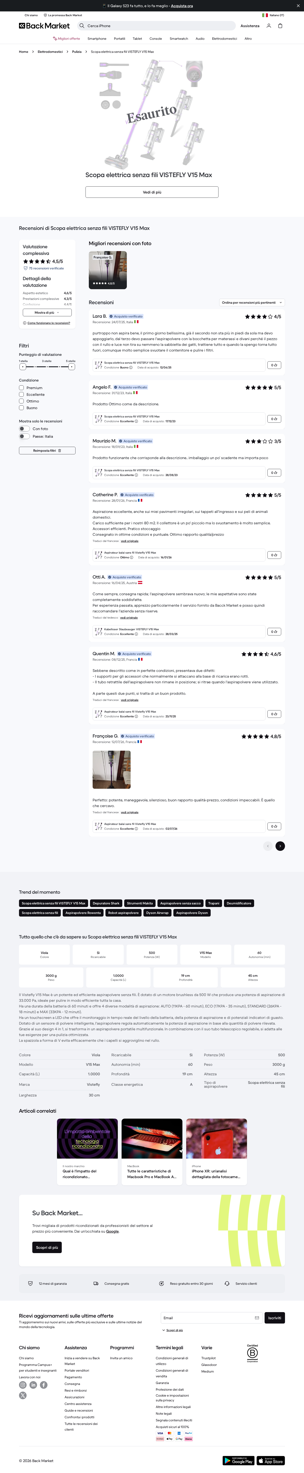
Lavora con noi (29, 1377)
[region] (187, 271)
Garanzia (162, 1383)
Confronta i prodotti (79, 1417)
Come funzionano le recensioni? (49, 323)
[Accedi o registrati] (269, 25)
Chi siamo (26, 1358)
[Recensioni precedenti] (268, 846)
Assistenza (250, 25)
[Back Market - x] (23, 1395)
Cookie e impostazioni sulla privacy (172, 1397)
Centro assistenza (78, 1404)
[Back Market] (44, 26)
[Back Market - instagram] (23, 1385)
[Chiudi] (298, 5)
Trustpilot (208, 1358)
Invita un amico (121, 1358)
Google (112, 1231)
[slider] (22, 366)
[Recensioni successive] (280, 846)
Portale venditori (77, 1370)
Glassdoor (209, 1365)
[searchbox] (160, 25)
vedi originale (129, 541)
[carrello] (280, 25)
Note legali (164, 1413)
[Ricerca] (82, 26)
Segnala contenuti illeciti (174, 1420)
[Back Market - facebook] (44, 1385)
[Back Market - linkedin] (33, 1385)
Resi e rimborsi (76, 1390)
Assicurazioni (74, 1397)
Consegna (72, 1384)
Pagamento (73, 1377)
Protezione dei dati (170, 1389)
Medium (207, 1371)
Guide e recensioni (79, 1410)
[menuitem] (97, 38)
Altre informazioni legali (173, 1407)
